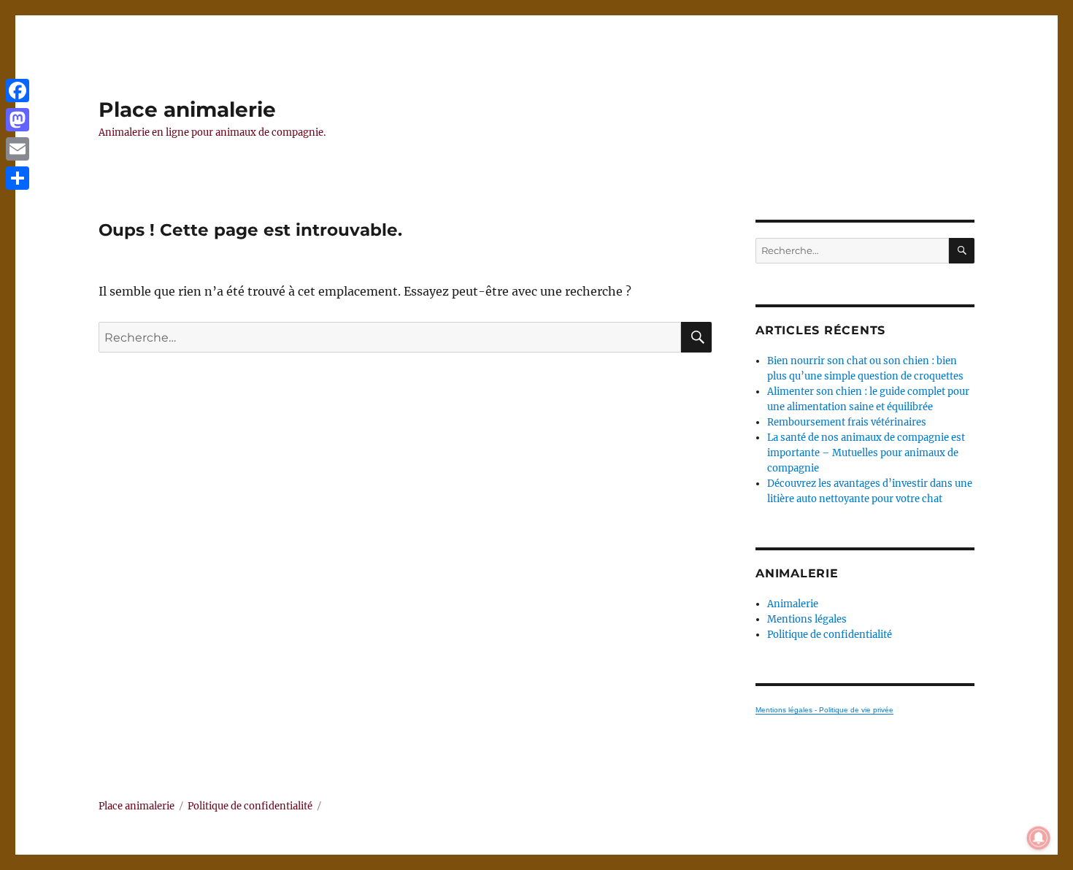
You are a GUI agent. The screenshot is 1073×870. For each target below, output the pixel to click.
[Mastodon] (17, 119)
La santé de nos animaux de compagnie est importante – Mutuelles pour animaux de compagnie (866, 452)
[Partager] (17, 178)
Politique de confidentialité (829, 634)
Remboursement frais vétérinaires (846, 422)
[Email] (17, 148)
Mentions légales (807, 619)
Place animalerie (187, 109)
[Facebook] (17, 90)
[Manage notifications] (1038, 838)
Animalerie (792, 604)
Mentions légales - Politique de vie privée (824, 710)
